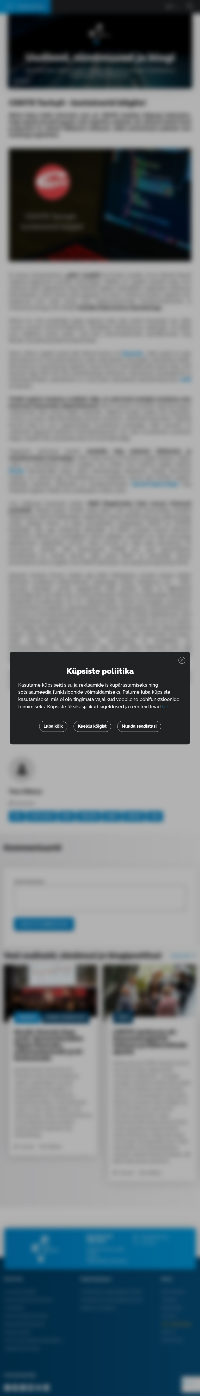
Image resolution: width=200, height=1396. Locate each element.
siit (165, 706)
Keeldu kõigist (92, 726)
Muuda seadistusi (139, 726)
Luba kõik (53, 726)
